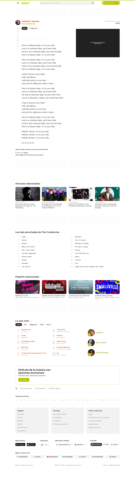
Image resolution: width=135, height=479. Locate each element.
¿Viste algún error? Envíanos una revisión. (29, 155)
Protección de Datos (95, 421)
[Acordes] (18, 37)
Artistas (20, 417)
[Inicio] (16, 388)
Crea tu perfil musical (59, 414)
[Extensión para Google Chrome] (45, 444)
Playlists (20, 424)
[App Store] (31, 444)
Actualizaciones (22, 427)
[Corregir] (18, 43)
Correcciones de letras (60, 424)
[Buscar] (93, 3)
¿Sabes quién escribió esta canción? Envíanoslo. (31, 149)
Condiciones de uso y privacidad (99, 417)
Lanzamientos (22, 431)
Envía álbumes (57, 417)
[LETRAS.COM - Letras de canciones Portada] (25, 3)
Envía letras (56, 421)
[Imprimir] (18, 40)
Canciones (21, 414)
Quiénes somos (93, 424)
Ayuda (90, 414)
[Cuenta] (118, 3)
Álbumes (20, 421)
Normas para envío (94, 427)
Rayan (26, 153)
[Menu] (17, 3)
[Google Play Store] (20, 444)
